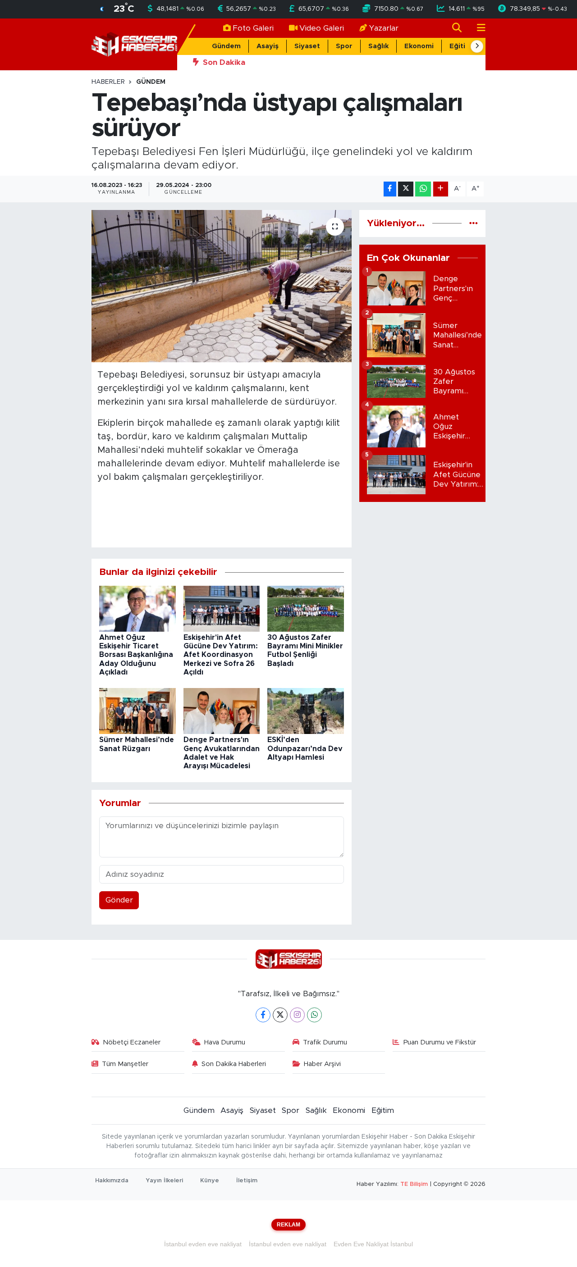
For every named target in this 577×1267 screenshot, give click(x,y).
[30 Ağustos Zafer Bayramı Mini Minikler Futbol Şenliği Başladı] (305, 608)
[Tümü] (473, 223)
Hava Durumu (224, 1042)
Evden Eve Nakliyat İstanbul (373, 1244)
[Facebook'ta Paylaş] (390, 189)
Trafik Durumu (325, 1042)
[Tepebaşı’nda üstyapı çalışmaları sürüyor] (222, 286)
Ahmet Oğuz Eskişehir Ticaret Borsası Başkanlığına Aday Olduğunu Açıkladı (136, 655)
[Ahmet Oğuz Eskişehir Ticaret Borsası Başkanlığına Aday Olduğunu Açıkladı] (137, 608)
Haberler (108, 82)
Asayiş (267, 46)
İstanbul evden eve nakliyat (203, 1244)
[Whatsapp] (314, 1014)
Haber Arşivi (322, 1064)
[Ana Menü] (477, 28)
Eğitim (460, 46)
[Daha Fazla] (440, 189)
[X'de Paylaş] (405, 189)
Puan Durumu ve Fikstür (439, 1042)
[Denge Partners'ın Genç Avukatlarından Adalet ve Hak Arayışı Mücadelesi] (221, 711)
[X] (280, 1014)
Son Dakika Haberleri (233, 1064)
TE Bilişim (414, 1184)
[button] (477, 46)
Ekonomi (419, 46)
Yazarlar (383, 28)
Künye (209, 1181)
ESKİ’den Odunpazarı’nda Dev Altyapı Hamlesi (305, 748)
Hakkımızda (111, 1181)
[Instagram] (297, 1014)
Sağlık (378, 46)
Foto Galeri (253, 28)
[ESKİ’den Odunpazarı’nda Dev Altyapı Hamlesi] (305, 711)
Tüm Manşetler (125, 1064)
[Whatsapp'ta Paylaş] (423, 189)
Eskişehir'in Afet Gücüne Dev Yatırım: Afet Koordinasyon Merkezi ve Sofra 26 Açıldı (220, 655)
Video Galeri (321, 28)
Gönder (119, 900)
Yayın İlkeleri (164, 1181)
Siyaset (307, 46)
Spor (344, 46)
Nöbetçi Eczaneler (131, 1042)
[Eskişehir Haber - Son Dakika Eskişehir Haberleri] (134, 44)
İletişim (246, 1181)
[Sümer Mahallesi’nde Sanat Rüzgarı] (137, 711)
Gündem (226, 46)
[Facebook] (263, 1014)
